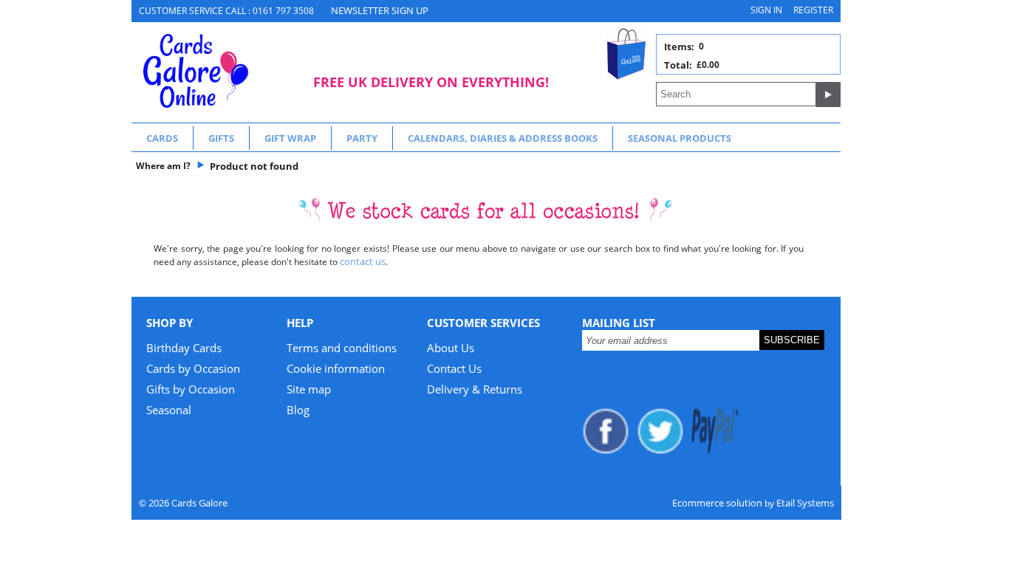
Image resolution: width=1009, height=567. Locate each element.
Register (813, 10)
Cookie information (336, 368)
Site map (309, 389)
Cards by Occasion (193, 368)
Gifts (221, 138)
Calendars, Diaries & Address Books (503, 138)
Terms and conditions (342, 347)
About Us (450, 347)
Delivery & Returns (474, 389)
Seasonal (168, 409)
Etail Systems (805, 502)
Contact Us (454, 368)
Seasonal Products (679, 138)
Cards (162, 138)
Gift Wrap (290, 138)
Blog (298, 409)
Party (361, 138)
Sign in (766, 10)
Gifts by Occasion (190, 389)
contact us (363, 261)
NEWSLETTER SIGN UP (379, 10)
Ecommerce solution (717, 502)
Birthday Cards (184, 347)
